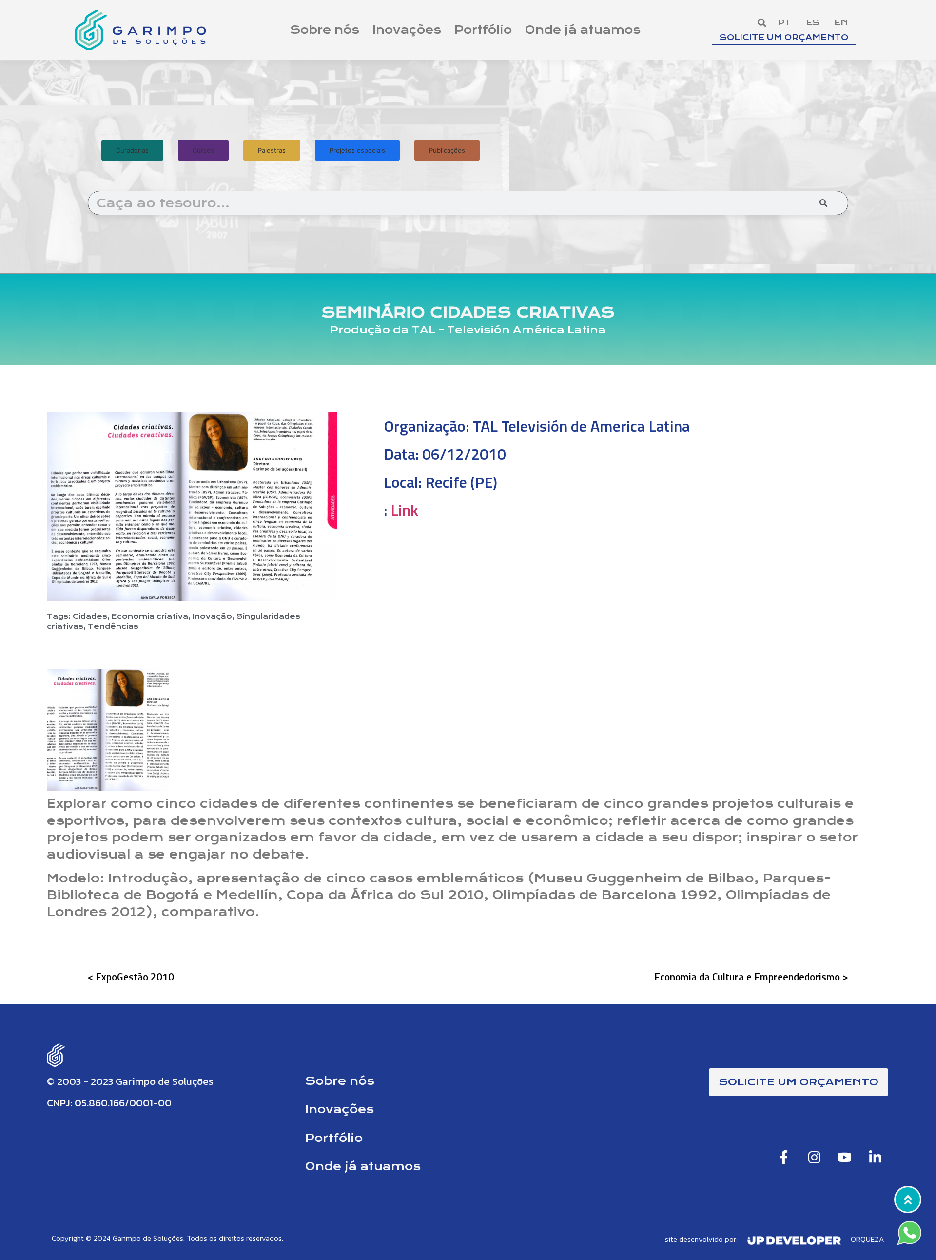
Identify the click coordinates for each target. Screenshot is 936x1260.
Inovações (406, 29)
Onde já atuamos (583, 29)
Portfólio (483, 29)
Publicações (447, 150)
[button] (762, 23)
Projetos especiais (357, 150)
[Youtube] (845, 1157)
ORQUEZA (867, 1239)
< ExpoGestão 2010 (131, 976)
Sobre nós (324, 29)
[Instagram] (814, 1157)
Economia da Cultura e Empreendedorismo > (751, 976)
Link (404, 509)
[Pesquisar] (823, 203)
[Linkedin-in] (875, 1157)
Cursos (203, 150)
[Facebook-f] (784, 1157)
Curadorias (132, 150)
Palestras (272, 150)
